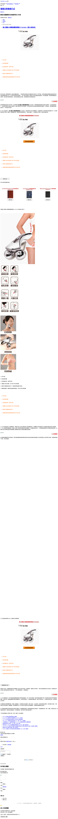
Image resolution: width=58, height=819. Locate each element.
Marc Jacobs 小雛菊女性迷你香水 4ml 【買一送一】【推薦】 (14, 720)
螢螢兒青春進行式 (7, 9)
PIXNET (20, 803)
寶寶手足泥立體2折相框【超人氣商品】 (11, 727)
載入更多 (2, 748)
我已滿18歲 (3, 816)
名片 (4, 22)
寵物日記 (10, 17)
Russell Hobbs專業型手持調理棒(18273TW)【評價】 (13, 717)
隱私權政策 (35, 803)
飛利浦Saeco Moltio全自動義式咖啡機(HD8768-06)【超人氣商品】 (16, 724)
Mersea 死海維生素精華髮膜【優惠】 (10, 716)
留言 (10, 741)
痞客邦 (7, 741)
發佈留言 (2, 755)
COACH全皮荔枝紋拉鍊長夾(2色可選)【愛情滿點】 (13, 719)
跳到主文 (2, 11)
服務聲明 (39, 803)
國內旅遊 (9, 744)
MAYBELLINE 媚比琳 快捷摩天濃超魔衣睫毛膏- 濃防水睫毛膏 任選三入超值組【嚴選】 (20, 726)
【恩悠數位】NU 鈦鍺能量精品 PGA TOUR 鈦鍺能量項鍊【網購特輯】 (17, 722)
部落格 (4, 21)
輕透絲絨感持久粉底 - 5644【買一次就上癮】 (12, 723)
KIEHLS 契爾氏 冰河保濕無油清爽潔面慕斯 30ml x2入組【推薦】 (16, 728)
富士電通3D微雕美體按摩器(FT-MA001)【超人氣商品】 (19, 27)
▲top (1, 746)
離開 (6, 816)
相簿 (4, 19)
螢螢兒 (1, 734)
